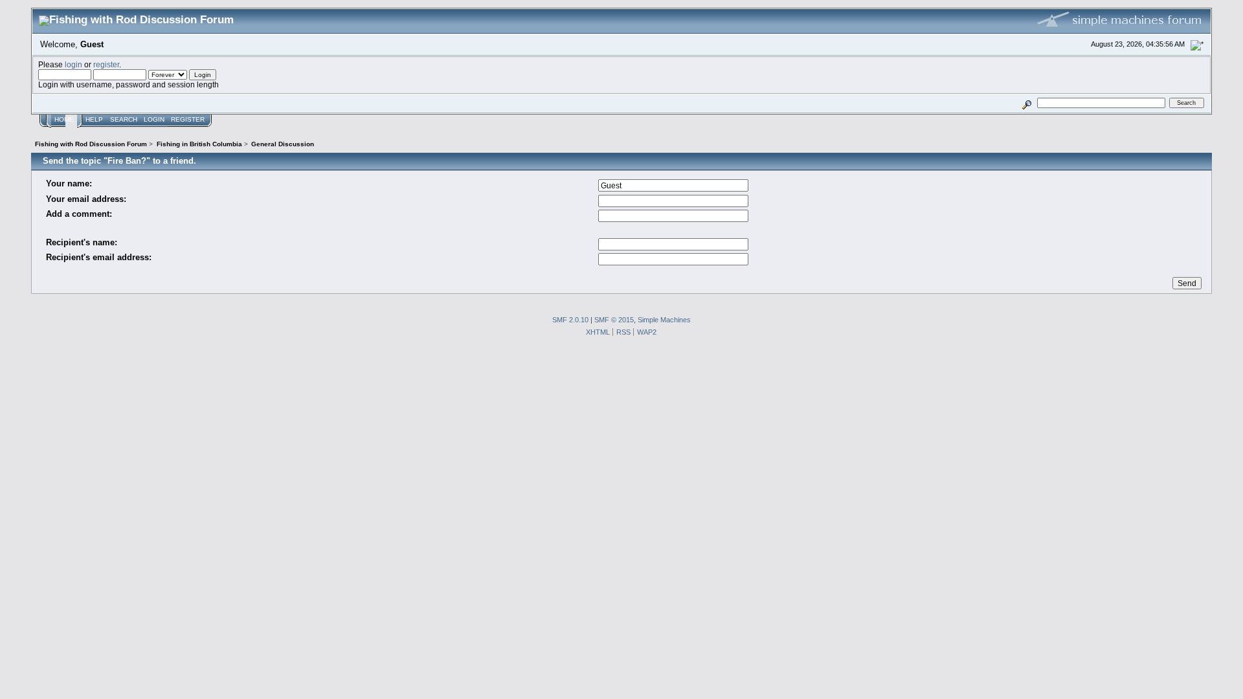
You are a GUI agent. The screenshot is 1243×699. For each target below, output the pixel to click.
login (73, 64)
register (106, 64)
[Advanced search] (1027, 102)
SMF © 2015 (614, 320)
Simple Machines (664, 320)
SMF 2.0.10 (570, 320)
